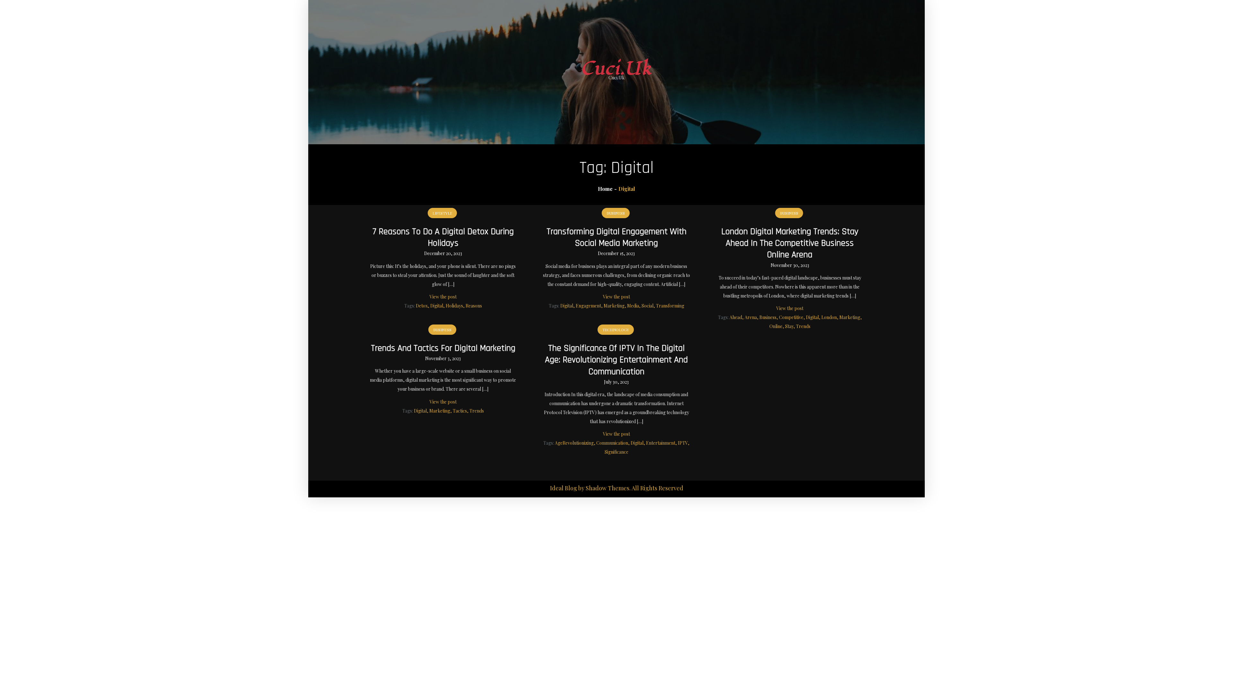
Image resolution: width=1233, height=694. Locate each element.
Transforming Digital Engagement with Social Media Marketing (616, 237)
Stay (789, 326)
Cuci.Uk (617, 68)
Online (776, 326)
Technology (615, 329)
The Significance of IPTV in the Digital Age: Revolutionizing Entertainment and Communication (616, 360)
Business (616, 213)
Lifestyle (442, 213)
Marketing (614, 306)
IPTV (683, 443)
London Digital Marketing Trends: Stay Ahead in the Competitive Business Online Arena (790, 243)
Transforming (670, 306)
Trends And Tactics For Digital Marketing (443, 348)
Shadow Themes (607, 488)
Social (647, 306)
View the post (443, 297)
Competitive (791, 317)
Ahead (736, 317)
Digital (436, 306)
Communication (612, 443)
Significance (616, 452)
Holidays (454, 306)
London (829, 317)
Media (633, 306)
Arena (751, 317)
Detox (422, 306)
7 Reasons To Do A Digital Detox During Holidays (443, 237)
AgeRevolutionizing (574, 443)
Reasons (474, 306)
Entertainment (660, 443)
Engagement (588, 306)
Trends (803, 326)
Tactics (460, 411)
